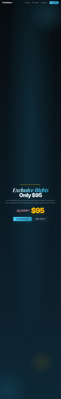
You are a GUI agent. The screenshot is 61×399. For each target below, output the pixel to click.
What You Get (40, 219)
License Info (44, 2)
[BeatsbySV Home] (7, 2)
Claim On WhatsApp (22, 219)
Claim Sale (54, 2)
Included (27, 2)
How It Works (35, 2)
